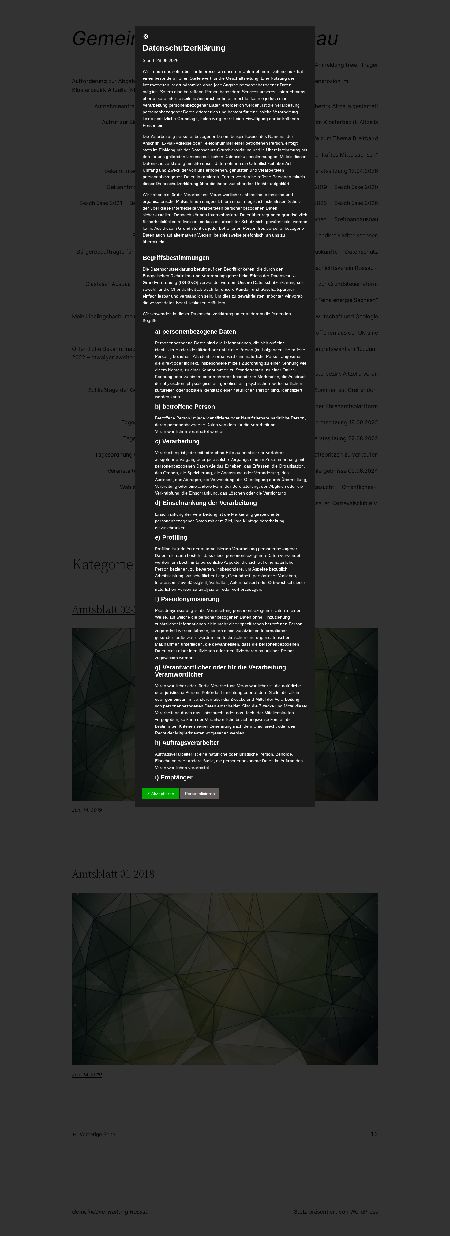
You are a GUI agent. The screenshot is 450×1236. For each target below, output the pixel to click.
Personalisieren (200, 793)
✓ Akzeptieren (160, 793)
